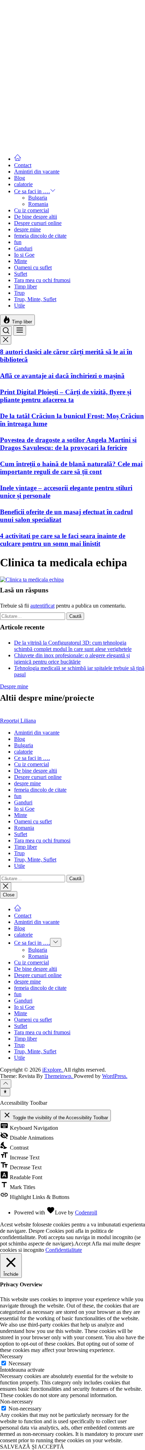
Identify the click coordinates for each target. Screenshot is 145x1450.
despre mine (27, 229)
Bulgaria (37, 198)
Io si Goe (24, 255)
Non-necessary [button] (16, 1402)
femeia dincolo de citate (40, 236)
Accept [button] (82, 1244)
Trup (19, 293)
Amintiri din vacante (36, 172)
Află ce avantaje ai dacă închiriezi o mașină (62, 375)
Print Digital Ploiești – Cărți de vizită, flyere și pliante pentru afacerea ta (65, 395)
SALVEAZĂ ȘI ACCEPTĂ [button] (32, 1447)
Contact (22, 165)
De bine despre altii (35, 217)
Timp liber (25, 287)
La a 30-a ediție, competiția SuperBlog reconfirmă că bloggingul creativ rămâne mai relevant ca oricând (72, 61)
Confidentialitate (63, 1250)
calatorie (23, 184)
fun (17, 242)
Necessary (19, 1363)
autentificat (42, 606)
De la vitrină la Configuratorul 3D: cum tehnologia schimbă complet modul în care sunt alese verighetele (73, 646)
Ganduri (23, 248)
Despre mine (14, 686)
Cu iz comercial (31, 210)
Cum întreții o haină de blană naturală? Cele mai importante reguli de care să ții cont (71, 467)
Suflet (20, 274)
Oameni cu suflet (33, 267)
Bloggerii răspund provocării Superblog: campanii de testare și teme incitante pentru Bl (66, 113)
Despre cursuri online (38, 223)
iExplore (9, 3)
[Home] (17, 159)
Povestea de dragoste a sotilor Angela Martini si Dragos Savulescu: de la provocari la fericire (68, 443)
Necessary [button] (11, 1356)
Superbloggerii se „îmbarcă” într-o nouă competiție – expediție (58, 137)
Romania (38, 204)
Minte (20, 261)
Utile (19, 306)
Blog (19, 178)
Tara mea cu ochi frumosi (42, 280)
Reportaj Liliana (18, 721)
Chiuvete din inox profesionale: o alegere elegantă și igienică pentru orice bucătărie (72, 658)
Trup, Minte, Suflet (35, 299)
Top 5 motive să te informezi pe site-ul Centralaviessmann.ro (54, 33)
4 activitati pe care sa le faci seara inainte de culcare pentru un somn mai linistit (62, 539)
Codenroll (86, 1213)
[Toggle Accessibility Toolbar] (5, 1092)
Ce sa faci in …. (32, 191)
